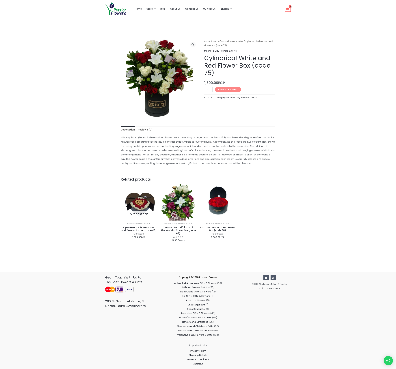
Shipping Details (198, 355)
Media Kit (198, 363)
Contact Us (191, 8)
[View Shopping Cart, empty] (288, 9)
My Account (210, 8)
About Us (175, 8)
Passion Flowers (208, 277)
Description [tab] (128, 129)
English (225, 8)
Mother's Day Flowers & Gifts (228, 41)
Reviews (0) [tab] (145, 129)
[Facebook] (266, 277)
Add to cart (228, 89)
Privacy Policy (198, 350)
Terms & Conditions (198, 359)
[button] (193, 44)
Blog (162, 8)
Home (138, 8)
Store (149, 8)
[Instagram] (273, 277)
